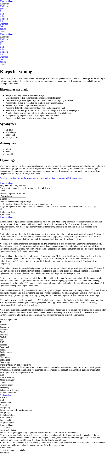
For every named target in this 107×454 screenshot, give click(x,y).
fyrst (75, 178)
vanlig (35, 178)
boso (29, 178)
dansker (12, 178)
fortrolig (3, 178)
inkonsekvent (58, 178)
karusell (21, 178)
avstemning (45, 178)
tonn (81, 178)
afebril (68, 178)
